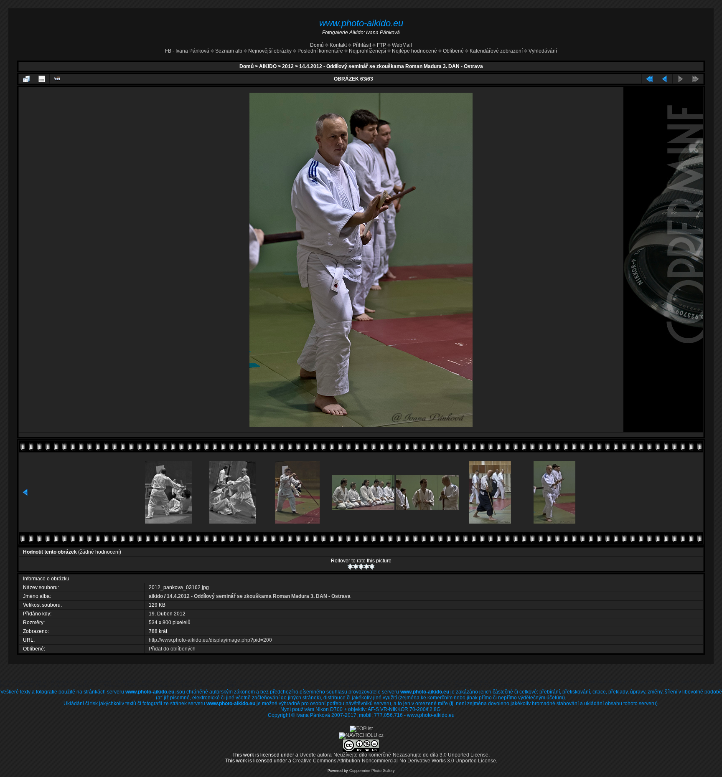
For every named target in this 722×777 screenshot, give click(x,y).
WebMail (401, 45)
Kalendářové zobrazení (496, 51)
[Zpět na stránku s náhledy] (26, 79)
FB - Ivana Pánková (187, 51)
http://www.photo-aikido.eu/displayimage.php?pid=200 (210, 640)
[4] (366, 566)
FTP (381, 45)
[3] (361, 566)
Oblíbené (453, 51)
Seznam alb (228, 51)
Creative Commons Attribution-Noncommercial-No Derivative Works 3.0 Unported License (394, 761)
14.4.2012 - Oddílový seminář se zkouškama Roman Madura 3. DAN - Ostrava (391, 66)
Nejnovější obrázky (270, 51)
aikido (156, 596)
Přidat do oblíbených (172, 649)
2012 (288, 66)
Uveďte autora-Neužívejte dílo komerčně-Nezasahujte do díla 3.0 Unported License (394, 755)
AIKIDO (268, 66)
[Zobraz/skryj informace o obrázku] (41, 79)
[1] (350, 566)
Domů (317, 45)
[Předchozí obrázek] (664, 79)
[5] (372, 566)
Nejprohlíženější (367, 51)
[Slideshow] (57, 79)
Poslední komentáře (320, 51)
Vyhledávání (543, 51)
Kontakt (338, 45)
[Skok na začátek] (649, 79)
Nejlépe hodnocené (414, 51)
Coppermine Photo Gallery (372, 771)
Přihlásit (362, 45)
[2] (355, 566)
